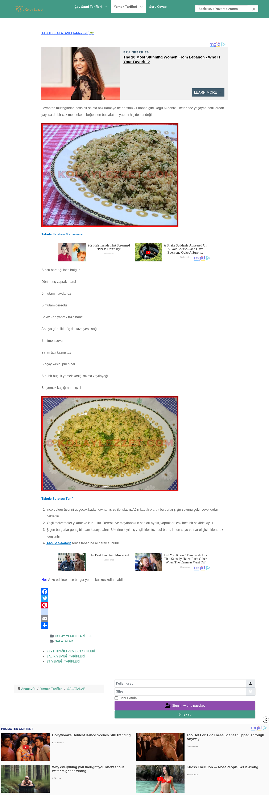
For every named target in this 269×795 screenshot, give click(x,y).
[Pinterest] (134, 605)
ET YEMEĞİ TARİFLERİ (63, 661)
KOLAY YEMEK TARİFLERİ (74, 636)
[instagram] (134, 611)
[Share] (134, 625)
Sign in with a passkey (188, 706)
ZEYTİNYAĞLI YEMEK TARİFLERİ (70, 651)
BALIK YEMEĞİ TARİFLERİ (65, 656)
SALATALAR (64, 641)
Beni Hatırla (128, 698)
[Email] (134, 618)
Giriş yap (184, 714)
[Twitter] (134, 598)
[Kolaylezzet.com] (30, 9)
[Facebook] (134, 591)
